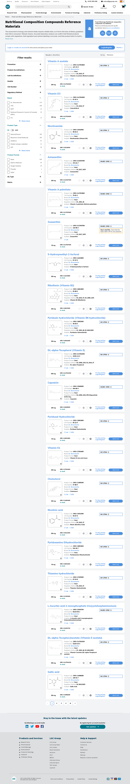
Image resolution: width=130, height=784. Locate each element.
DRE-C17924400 (78, 451)
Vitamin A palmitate (59, 189)
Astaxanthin (54, 157)
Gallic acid (53, 672)
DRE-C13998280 (78, 676)
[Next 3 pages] (70, 703)
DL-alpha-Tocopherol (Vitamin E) (66, 350)
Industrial (24, 754)
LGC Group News (55, 745)
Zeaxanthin (54, 221)
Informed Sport (54, 763)
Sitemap (82, 755)
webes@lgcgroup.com (110, 1)
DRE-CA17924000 (79, 97)
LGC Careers (53, 747)
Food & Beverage (26, 747)
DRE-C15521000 (78, 514)
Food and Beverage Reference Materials (27, 17)
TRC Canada (53, 765)
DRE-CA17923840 (79, 193)
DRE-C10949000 (78, 386)
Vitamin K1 (54, 447)
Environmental (25, 749)
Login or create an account (17, 47)
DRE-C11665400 (78, 482)
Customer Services (86, 742)
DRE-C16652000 (78, 321)
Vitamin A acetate (58, 61)
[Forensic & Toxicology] (19, 752)
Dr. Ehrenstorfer (74, 69)
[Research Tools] (19, 742)
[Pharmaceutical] (19, 745)
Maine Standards (55, 750)
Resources (25, 1)
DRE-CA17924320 (79, 641)
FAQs (81, 747)
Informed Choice (55, 760)
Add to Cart (115, 84)
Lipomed (52, 768)
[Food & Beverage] (19, 747)
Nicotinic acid (55, 510)
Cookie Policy (81, 779)
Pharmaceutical (25, 745)
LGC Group (53, 742)
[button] (24, 64)
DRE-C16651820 (78, 546)
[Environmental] (19, 750)
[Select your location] (122, 1)
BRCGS (52, 757)
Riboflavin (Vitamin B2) (61, 285)
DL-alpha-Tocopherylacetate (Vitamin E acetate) (75, 637)
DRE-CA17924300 (79, 354)
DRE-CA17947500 (79, 225)
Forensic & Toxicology (27, 752)
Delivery (82, 752)
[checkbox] (8, 102)
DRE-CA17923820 (79, 65)
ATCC (51, 755)
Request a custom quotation (89, 757)
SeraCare (52, 752)
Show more (26, 121)
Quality (17, 1)
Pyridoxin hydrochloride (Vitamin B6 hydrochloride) (76, 317)
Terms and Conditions (56, 779)
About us (9, 1)
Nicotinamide (55, 126)
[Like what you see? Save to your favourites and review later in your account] (114, 7)
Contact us (56, 1)
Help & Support (46, 1)
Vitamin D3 (54, 93)
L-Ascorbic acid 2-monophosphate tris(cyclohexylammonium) (82, 605)
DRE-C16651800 (78, 420)
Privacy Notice (70, 779)
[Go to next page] (75, 703)
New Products (35, 1)
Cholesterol (54, 478)
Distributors (84, 750)
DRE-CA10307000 (79, 161)
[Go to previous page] (47, 703)
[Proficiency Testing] (19, 757)
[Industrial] (19, 755)
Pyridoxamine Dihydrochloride (65, 542)
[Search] (69, 7)
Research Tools (25, 742)
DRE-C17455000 (78, 577)
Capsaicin (53, 382)
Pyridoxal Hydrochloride (61, 416)
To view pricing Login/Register (100, 84)
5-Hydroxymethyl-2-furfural (63, 254)
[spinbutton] (87, 84)
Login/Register (106, 47)
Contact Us (83, 745)
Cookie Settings (92, 779)
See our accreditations (113, 28)
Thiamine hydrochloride (61, 573)
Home (7, 17)
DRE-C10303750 (78, 609)
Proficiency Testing (26, 757)
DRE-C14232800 (78, 258)
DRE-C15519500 (78, 130)
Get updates (91, 727)
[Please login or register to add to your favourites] (79, 84)
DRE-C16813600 (78, 289)
